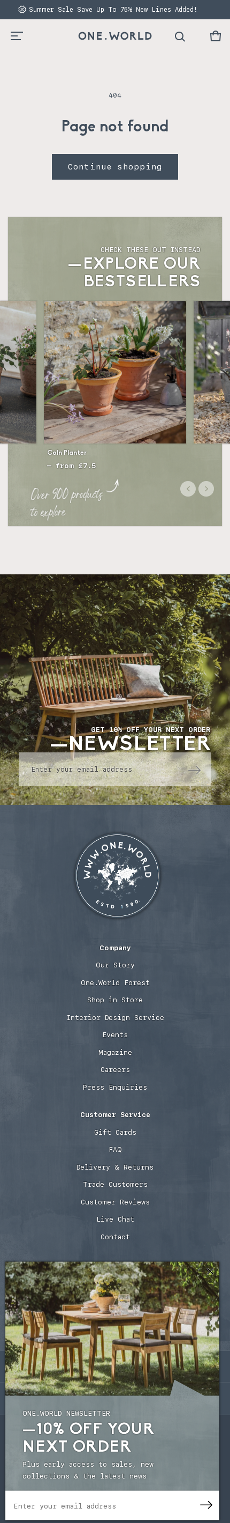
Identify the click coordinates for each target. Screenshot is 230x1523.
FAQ (115, 1149)
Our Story (115, 965)
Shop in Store (115, 1000)
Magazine (115, 1052)
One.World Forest (115, 983)
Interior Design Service (115, 1018)
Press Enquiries (115, 1087)
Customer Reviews (115, 1202)
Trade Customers (115, 1184)
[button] (215, 36)
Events (115, 1035)
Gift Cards (115, 1132)
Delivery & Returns (115, 1167)
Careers (115, 1070)
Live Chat (115, 1219)
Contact (115, 1237)
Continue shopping (115, 167)
